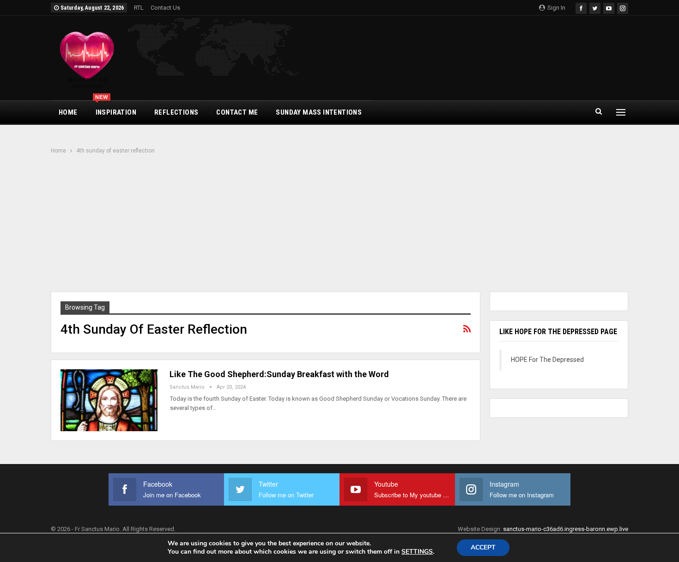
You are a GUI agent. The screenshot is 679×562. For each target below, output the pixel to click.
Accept (483, 547)
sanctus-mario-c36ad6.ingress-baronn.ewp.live (565, 528)
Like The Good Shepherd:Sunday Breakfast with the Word (279, 374)
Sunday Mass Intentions (319, 112)
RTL (139, 7)
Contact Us (165, 7)
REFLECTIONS (176, 112)
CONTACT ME (237, 112)
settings (417, 552)
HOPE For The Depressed (547, 359)
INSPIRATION (115, 108)
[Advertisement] (339, 224)
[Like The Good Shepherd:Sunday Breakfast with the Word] (109, 400)
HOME (68, 112)
